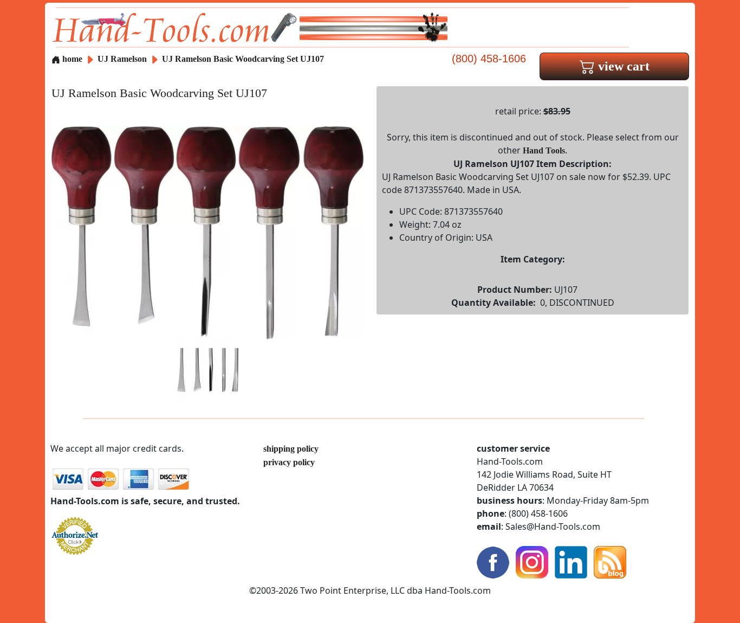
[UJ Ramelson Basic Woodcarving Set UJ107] (207, 231)
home (71, 58)
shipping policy (291, 448)
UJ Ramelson (123, 58)
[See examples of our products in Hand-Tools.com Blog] (610, 561)
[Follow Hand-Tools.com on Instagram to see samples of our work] (532, 561)
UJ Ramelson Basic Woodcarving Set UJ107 (243, 58)
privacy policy (289, 462)
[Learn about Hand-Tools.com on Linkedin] (571, 561)
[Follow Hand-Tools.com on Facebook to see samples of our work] (493, 561)
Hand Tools (544, 150)
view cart (622, 66)
